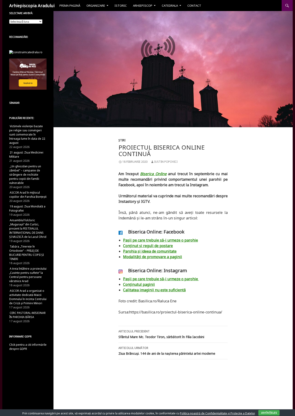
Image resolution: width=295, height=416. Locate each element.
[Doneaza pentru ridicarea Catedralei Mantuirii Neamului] (25, 52)
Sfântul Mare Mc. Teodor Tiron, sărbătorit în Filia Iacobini (161, 334)
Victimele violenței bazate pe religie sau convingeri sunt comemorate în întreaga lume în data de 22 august (27, 134)
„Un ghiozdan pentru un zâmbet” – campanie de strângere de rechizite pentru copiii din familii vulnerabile (25, 174)
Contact (194, 5)
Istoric (121, 5)
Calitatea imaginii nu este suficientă (154, 289)
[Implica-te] (28, 74)
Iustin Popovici (165, 162)
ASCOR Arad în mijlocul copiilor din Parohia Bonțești (28, 195)
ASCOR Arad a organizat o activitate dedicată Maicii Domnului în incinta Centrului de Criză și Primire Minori (28, 297)
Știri (121, 140)
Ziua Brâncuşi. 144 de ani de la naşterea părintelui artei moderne (166, 351)
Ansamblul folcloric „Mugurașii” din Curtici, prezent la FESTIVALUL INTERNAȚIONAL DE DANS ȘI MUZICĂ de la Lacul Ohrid (27, 228)
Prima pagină (69, 5)
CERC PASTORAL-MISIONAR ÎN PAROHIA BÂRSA (27, 315)
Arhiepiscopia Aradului (32, 5)
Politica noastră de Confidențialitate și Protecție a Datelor (217, 413)
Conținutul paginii (139, 284)
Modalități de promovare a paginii (152, 256)
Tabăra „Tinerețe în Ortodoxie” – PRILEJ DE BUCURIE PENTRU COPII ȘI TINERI (26, 253)
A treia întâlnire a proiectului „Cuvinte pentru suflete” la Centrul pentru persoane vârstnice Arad (28, 275)
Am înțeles (269, 412)
